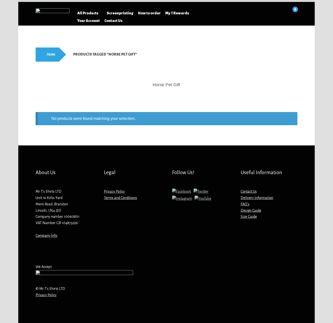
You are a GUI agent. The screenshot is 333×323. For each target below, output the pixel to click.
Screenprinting (120, 13)
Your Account (88, 21)
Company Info (46, 236)
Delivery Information (257, 198)
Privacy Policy (114, 191)
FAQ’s (245, 204)
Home (51, 54)
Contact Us (113, 21)
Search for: (223, 13)
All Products (87, 13)
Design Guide (251, 210)
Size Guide (249, 216)
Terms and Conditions (120, 198)
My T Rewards (177, 13)
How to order (149, 13)
